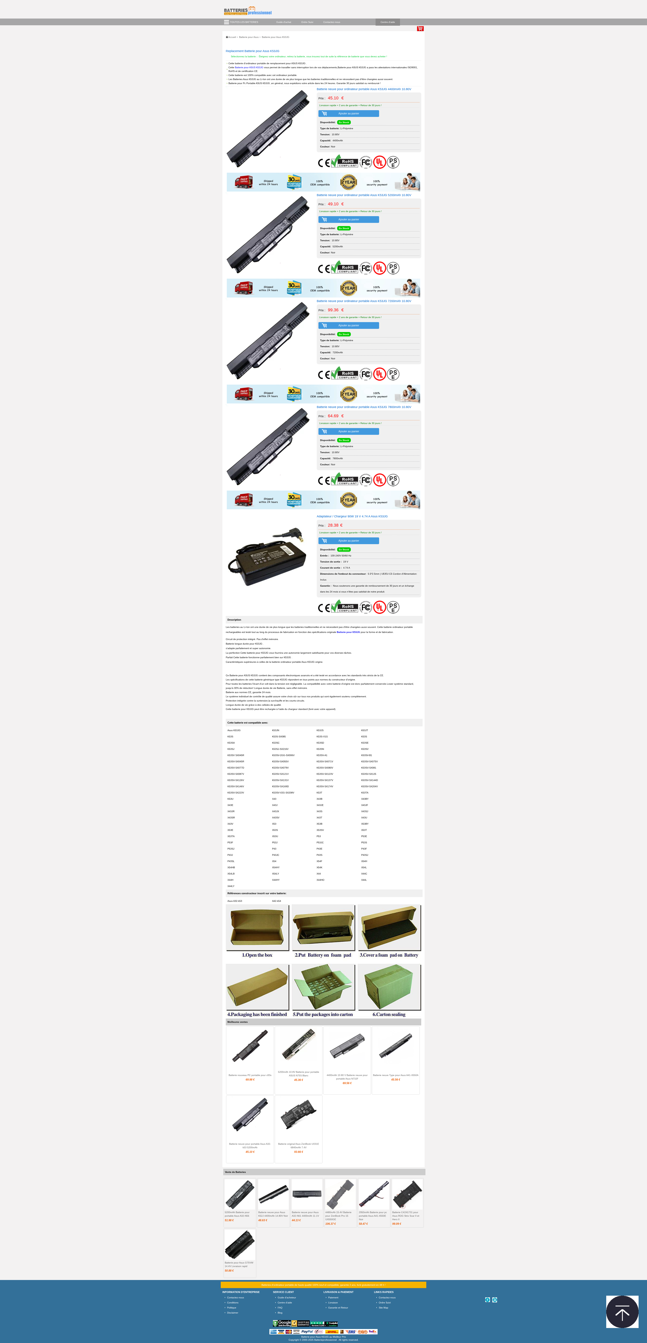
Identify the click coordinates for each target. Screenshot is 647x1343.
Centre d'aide (388, 22)
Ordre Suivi (307, 22)
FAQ (280, 1307)
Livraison (333, 1302)
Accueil (232, 37)
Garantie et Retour (338, 1307)
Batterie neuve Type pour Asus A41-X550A (395, 1075)
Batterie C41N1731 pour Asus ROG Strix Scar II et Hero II (405, 1216)
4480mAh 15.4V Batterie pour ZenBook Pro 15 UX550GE (338, 1216)
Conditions (232, 1302)
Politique (231, 1307)
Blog (280, 1312)
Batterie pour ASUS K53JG (249, 67)
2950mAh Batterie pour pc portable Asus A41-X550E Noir (373, 1216)
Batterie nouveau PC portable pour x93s (250, 1075)
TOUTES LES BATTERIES (244, 22)
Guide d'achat (283, 22)
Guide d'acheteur (287, 1297)
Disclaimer (232, 1312)
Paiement (333, 1297)
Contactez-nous (331, 22)
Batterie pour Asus (249, 37)
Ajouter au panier (348, 113)
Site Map (383, 1307)
